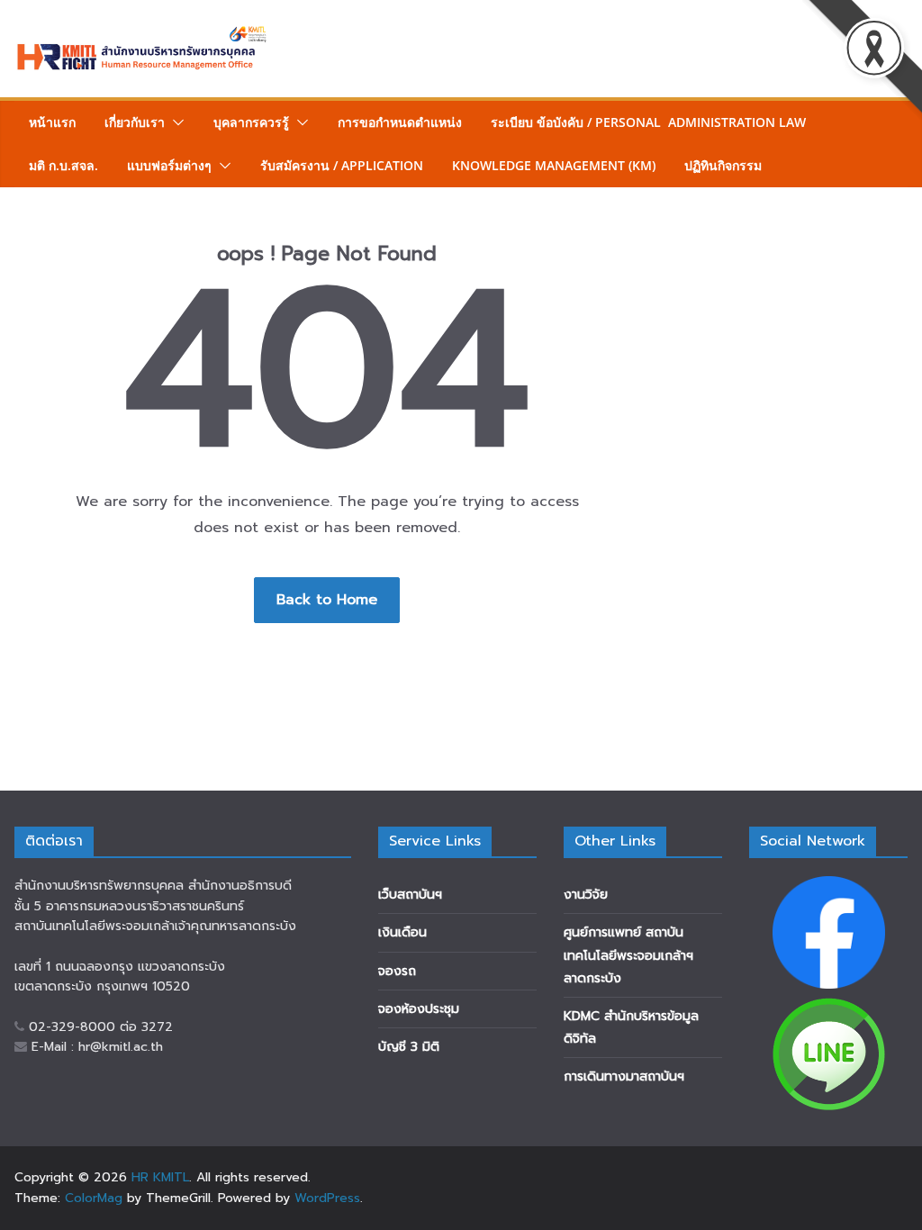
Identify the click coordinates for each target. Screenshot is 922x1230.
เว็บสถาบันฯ (410, 894)
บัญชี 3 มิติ (408, 1046)
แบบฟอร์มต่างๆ (169, 165)
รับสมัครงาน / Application (341, 165)
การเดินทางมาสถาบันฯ (624, 1076)
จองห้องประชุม (418, 1008)
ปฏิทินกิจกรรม (723, 165)
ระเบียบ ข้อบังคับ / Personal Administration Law (648, 122)
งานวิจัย (586, 894)
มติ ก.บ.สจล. (63, 165)
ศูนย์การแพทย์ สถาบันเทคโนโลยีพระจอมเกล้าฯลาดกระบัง (628, 955)
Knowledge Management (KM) (553, 165)
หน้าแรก (52, 122)
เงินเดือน (402, 932)
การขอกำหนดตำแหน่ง (400, 122)
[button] (175, 122)
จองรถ (397, 971)
